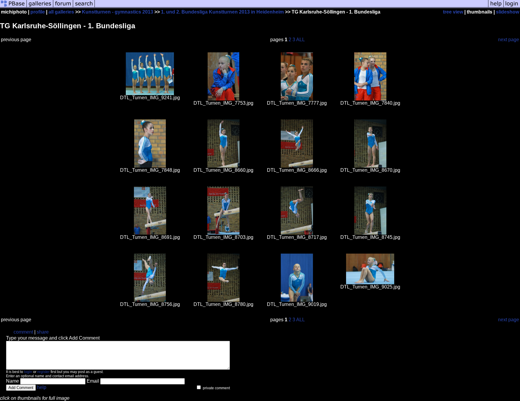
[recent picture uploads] (40, 6)
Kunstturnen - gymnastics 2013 (117, 11)
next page (508, 39)
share (43, 332)
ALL (300, 39)
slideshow (507, 11)
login (28, 372)
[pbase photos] (13, 6)
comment (23, 332)
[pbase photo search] (84, 6)
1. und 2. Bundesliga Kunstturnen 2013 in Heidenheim (222, 11)
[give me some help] (496, 6)
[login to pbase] (512, 6)
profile (37, 11)
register (43, 372)
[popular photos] (291, 6)
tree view (453, 11)
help (41, 387)
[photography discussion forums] (63, 6)
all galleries (61, 11)
